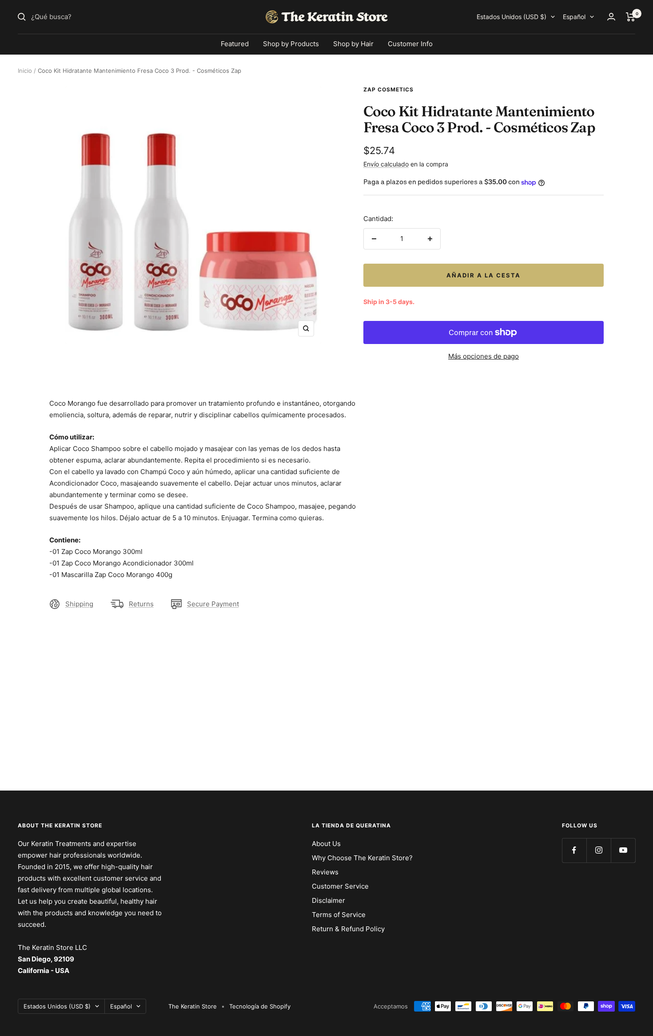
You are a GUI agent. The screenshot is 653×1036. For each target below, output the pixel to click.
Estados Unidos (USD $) (511, 16)
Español (574, 16)
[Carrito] (630, 16)
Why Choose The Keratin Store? (362, 858)
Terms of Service (339, 914)
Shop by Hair (353, 44)
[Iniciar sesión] (611, 16)
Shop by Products (291, 44)
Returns (141, 604)
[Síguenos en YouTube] (623, 850)
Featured (235, 44)
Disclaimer (328, 900)
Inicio (25, 70)
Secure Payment (213, 604)
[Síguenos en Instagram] (598, 850)
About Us (326, 843)
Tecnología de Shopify (260, 1006)
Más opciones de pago (483, 356)
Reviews (325, 872)
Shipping (79, 604)
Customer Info (410, 44)
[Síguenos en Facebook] (574, 850)
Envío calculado (386, 164)
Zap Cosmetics (388, 89)
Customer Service (340, 886)
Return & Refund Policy (348, 929)
